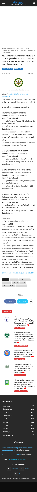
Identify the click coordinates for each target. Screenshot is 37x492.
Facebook (15, 469)
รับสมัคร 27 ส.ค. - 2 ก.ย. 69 (20, 345)
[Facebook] (9, 469)
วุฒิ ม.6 (22, 283)
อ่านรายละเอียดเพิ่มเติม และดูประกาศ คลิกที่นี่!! (18, 273)
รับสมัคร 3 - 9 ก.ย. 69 (19, 327)
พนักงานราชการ (27, 448)
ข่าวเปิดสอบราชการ (8, 448)
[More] (31, 301)
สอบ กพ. (12, 450)
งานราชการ (14, 280)
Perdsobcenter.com (8, 455)
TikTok (27, 469)
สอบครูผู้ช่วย (6, 450)
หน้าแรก (4, 48)
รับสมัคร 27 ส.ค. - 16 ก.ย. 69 (21, 391)
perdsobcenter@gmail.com (16, 459)
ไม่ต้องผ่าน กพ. (21, 286)
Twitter (21, 474)
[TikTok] (22, 469)
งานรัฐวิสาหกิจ (18, 448)
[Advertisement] (18, 25)
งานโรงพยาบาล (11, 48)
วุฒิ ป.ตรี (15, 283)
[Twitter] (16, 474)
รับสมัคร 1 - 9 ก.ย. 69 (19, 359)
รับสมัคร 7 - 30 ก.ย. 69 (19, 375)
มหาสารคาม (18, 69)
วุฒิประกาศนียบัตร (9, 286)
